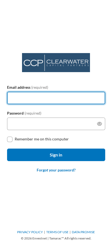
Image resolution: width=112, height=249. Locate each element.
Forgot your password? (56, 170)
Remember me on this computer (42, 139)
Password (24, 113)
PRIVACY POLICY (30, 232)
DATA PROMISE (83, 232)
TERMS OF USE (57, 232)
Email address (27, 87)
